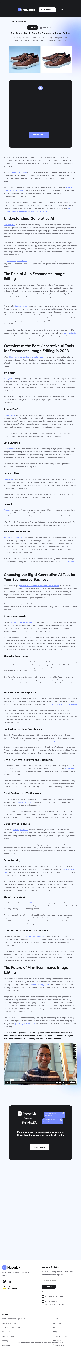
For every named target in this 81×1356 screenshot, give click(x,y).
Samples (57, 1323)
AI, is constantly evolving (33, 936)
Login (61, 10)
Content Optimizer (10, 1323)
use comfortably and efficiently (63, 704)
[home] (26, 10)
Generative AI (9, 225)
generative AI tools (19, 172)
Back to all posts (17, 21)
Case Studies (8, 1336)
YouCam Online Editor (13, 538)
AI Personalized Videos (11, 1327)
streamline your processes (56, 741)
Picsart (7, 510)
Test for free (39, 135)
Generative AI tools (12, 662)
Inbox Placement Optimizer (13, 1319)
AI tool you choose (20, 830)
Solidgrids (8, 379)
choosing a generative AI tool (22, 622)
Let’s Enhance (9, 449)
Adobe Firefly (9, 415)
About (55, 1319)
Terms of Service (60, 1336)
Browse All (63, 1179)
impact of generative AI (17, 261)
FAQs (55, 1332)
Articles (32, 28)
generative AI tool (24, 802)
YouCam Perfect (68, 562)
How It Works (7, 1332)
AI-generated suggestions (39, 985)
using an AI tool (28, 903)
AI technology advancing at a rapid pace (25, 357)
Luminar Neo (9, 479)
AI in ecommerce (20, 306)
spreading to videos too (24, 1024)
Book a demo (47, 10)
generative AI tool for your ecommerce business (39, 586)
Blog (55, 1327)
